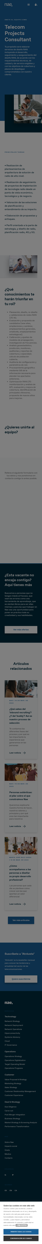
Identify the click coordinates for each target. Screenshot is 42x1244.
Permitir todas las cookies (21, 1231)
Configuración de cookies (21, 1238)
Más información (21, 1225)
